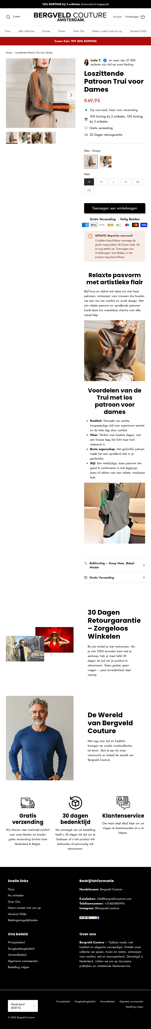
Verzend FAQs (138, 31)
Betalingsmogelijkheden (23, 920)
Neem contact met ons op (107, 31)
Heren (61, 31)
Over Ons (78, 31)
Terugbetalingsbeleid (21, 948)
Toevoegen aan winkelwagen (114, 208)
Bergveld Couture (25, 1017)
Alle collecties (26, 31)
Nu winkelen (16, 895)
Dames (46, 31)
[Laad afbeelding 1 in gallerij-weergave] (41, 93)
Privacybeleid (16, 942)
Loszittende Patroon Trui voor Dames (34, 52)
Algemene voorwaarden (23, 961)
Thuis (8, 31)
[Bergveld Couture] (71, 16)
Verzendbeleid (17, 955)
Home (9, 52)
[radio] (91, 161)
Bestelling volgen (18, 967)
